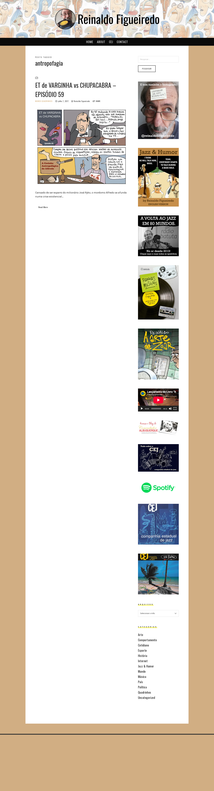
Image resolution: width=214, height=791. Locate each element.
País (140, 682)
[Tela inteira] (175, 408)
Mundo (38, 101)
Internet (143, 661)
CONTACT (122, 42)
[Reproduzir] (141, 408)
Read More (43, 207)
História (142, 655)
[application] (158, 400)
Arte (140, 634)
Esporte (142, 650)
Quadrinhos (47, 101)
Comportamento (147, 640)
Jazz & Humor (146, 666)
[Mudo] (170, 408)
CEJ (111, 42)
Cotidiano (143, 645)
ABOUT (101, 42)
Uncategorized (146, 697)
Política (142, 687)
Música (142, 676)
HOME (89, 42)
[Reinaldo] (107, 18)
